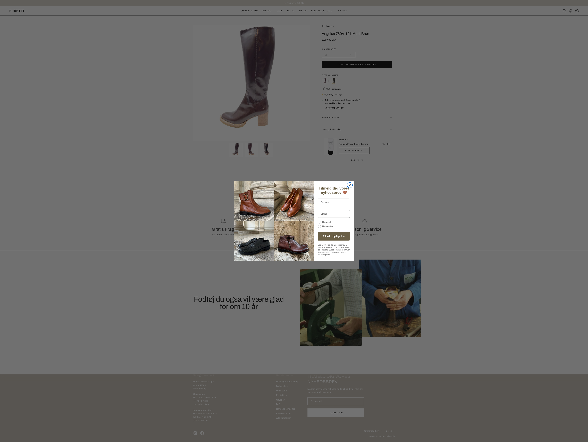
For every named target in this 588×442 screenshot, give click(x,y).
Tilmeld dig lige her (334, 236)
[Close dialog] (349, 185)
